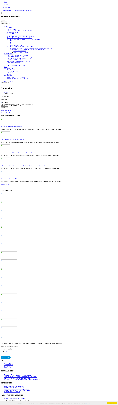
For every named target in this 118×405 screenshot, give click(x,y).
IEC (11, 42)
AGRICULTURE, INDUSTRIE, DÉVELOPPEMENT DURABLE (28, 49)
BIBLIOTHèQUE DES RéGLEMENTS (17, 78)
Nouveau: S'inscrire (6, 113)
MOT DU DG (10, 27)
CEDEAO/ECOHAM (16, 45)
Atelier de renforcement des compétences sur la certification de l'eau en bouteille (21, 152)
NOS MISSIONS (8, 366)
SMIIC (12, 43)
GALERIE (10, 72)
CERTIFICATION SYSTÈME (15, 59)
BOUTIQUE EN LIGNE (7, 81)
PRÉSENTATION (12, 29)
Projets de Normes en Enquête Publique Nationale (19, 38)
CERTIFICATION (8, 54)
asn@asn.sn (29, 10)
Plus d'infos (88, 403)
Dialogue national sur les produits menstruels (12, 126)
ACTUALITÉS (11, 70)
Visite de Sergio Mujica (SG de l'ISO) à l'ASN (12, 139)
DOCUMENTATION (12, 71)
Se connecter (7, 4)
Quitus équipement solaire (13, 62)
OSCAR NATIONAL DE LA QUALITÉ (17, 65)
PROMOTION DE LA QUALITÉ (13, 64)
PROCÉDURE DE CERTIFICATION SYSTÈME (17, 390)
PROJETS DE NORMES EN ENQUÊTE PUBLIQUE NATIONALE (22, 380)
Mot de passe (4, 99)
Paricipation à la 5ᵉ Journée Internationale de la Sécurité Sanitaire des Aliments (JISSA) (23, 165)
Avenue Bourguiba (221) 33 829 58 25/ (13, 10)
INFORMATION (8, 68)
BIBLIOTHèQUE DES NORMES (16, 77)
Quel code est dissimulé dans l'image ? (11, 104)
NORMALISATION (9, 33)
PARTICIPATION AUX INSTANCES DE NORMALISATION (23, 39)
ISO (11, 40)
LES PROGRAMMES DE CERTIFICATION (19, 61)
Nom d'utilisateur (5, 96)
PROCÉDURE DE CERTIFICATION (17, 56)
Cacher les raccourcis (6, 7)
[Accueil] (1, 13)
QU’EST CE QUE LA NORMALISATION (18, 35)
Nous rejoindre (6, 357)
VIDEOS (9, 74)
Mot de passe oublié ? (6, 110)
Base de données (8, 75)
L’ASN (6, 26)
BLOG (5, 67)
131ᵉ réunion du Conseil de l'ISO (9, 179)
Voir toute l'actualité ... (6, 184)
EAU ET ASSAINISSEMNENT (21, 52)
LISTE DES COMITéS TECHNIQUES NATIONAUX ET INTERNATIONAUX (31, 48)
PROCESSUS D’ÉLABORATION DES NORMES (20, 36)
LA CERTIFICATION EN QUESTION (17, 55)
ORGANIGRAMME (12, 32)
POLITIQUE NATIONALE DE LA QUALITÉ (19, 30)
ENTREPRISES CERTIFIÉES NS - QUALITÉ (19, 58)
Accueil (6, 92)
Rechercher (4, 20)
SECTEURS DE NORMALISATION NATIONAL (20, 46)
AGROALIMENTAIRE (19, 51)
